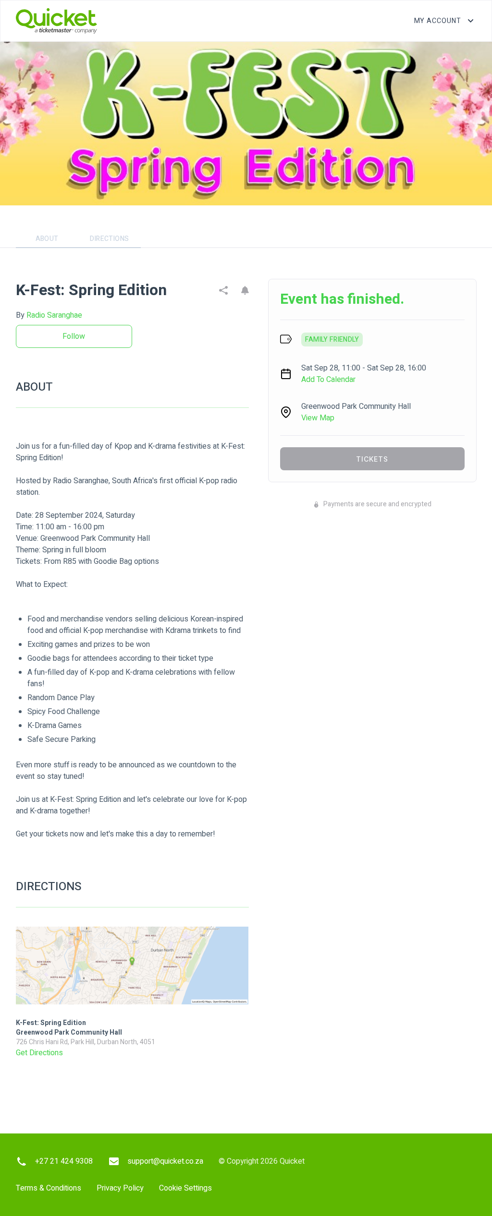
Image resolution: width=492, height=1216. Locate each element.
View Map (317, 418)
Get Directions (39, 1053)
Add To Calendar (328, 379)
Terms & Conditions (48, 1188)
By (49, 315)
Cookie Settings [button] (185, 1188)
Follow (73, 336)
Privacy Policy (120, 1188)
